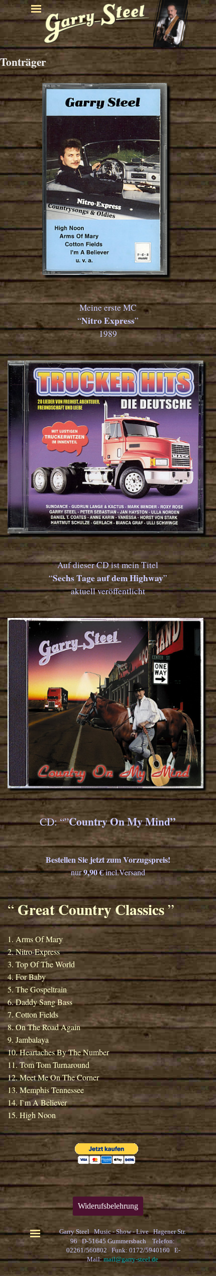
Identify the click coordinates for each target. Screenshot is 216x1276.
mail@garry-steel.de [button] (130, 1259)
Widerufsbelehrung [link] (108, 1206)
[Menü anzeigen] (36, 8)
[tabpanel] (108, 320)
